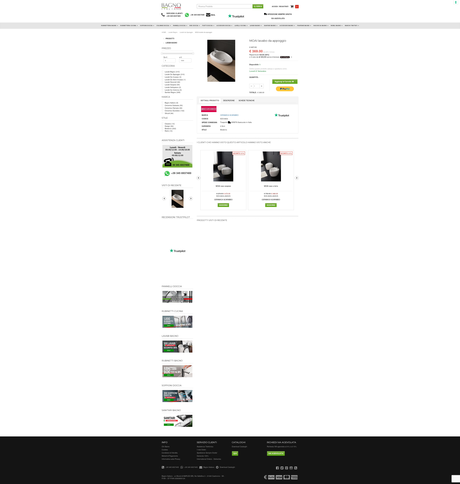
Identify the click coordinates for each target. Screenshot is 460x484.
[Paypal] (271, 478)
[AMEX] (294, 478)
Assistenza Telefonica (205, 446)
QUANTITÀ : (254, 77)
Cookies (165, 449)
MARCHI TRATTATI (351, 25)
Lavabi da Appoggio (186, 32)
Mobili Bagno (336, 25)
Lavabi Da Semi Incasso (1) (175, 79)
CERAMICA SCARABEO (229, 115)
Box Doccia (194, 25)
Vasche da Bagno (320, 25)
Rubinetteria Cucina (128, 25)
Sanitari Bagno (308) (172, 92)
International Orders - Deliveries (209, 459)
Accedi (275, 6)
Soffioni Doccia (146, 25)
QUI (235, 453)
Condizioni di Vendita (170, 453)
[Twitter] (282, 468)
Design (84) (169, 126)
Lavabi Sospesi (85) (172, 84)
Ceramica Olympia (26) (173, 108)
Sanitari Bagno (270, 25)
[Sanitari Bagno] (177, 421)
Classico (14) (170, 123)
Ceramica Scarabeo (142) (174, 110)
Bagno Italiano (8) (171, 102)
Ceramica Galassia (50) (174, 105)
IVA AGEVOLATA (278, 18)
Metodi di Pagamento (170, 456)
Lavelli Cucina (240, 25)
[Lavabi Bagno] (177, 347)
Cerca (259, 6)
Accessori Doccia (224, 25)
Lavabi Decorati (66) (172, 82)
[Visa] (279, 478)
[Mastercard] (286, 478)
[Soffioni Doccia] (177, 396)
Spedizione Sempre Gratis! (207, 453)
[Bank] (265, 478)
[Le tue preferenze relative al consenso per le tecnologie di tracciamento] (456, 2)
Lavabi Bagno (255, 25)
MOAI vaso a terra (271, 186)
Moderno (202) (170, 128)
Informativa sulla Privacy (171, 459)
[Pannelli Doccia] (177, 297)
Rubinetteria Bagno (109, 25)
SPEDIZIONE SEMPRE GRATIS (279, 14)
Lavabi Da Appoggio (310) (175, 74)
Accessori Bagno (287, 25)
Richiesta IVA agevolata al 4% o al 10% (281, 446)
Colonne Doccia (162, 25)
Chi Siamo (166, 446)
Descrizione (229, 100)
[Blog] (295, 468)
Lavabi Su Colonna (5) (173, 90)
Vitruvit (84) (169, 113)
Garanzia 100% (203, 456)
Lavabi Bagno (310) (172, 71)
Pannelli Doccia (179, 25)
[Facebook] (277, 468)
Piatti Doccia (207, 25)
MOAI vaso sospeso (223, 186)
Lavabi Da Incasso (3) (173, 77)
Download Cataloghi (239, 446)
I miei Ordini (201, 449)
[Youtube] (291, 468)
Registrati (283, 6)
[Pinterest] (286, 468)
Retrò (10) (168, 131)
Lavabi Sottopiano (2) (173, 87)
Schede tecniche (246, 100)
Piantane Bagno (303, 25)
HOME (164, 32)
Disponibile (254, 64)
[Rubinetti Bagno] (177, 371)
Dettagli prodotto (210, 100)
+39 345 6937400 (173, 16)
